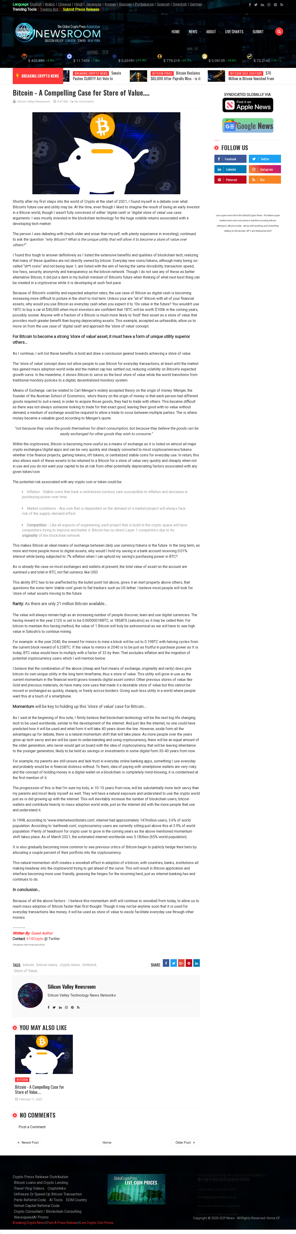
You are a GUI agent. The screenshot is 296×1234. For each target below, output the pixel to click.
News (193, 31)
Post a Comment (32, 1127)
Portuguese (144, 4)
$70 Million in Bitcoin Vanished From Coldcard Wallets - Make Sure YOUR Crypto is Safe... (254, 81)
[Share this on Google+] (181, 963)
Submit (258, 31)
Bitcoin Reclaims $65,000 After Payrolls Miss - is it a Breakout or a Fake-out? (175, 78)
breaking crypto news (40, 76)
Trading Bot (49, 9)
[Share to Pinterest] (189, 963)
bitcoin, (28, 965)
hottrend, (90, 965)
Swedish (180, 4)
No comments (84, 101)
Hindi (78, 4)
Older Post (183, 1142)
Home (176, 31)
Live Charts (234, 31)
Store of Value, (26, 971)
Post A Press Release (62, 1223)
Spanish (163, 4)
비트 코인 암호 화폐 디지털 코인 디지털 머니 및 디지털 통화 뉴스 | (232, 1175)
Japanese (94, 4)
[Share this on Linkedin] (196, 963)
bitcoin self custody (246, 73)
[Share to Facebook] (166, 963)
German (196, 4)
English (36, 4)
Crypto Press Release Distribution (40, 1177)
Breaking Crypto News (29, 1223)
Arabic (50, 4)
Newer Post (30, 1142)
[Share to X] (173, 963)
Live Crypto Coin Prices (96, 1223)
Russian (125, 4)
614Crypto (35, 939)
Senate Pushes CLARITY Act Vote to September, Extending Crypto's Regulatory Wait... (97, 81)
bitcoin (22, 1080)
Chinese (64, 4)
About (211, 31)
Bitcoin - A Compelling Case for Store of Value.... (39, 1089)
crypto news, (70, 965)
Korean (110, 4)
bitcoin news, (47, 965)
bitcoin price (162, 73)
